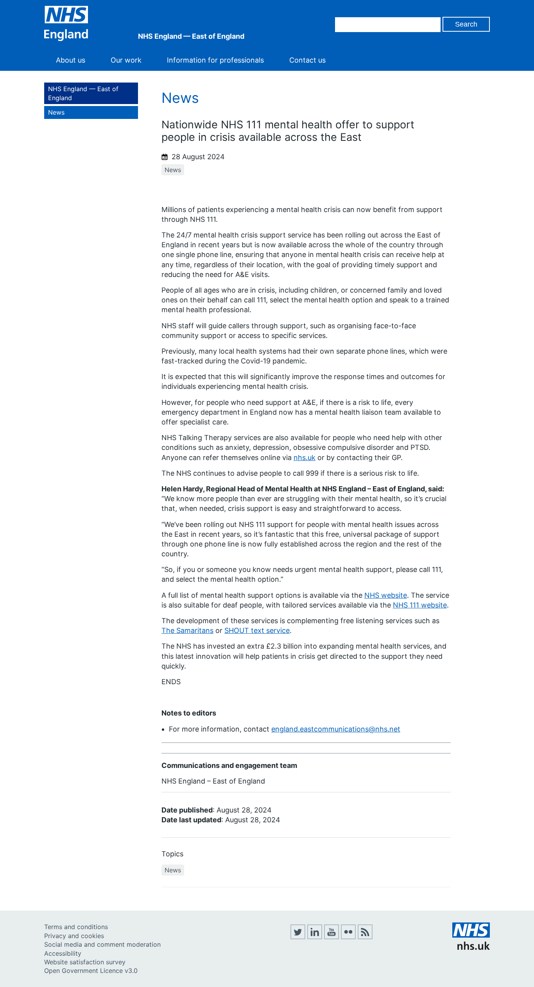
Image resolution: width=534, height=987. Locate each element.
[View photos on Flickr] (348, 937)
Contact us (307, 60)
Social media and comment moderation (102, 944)
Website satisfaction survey (84, 962)
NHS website (385, 595)
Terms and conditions (76, 927)
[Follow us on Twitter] (297, 937)
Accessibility (62, 953)
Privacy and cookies (74, 936)
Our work (126, 60)
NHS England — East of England (83, 93)
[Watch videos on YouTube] (331, 937)
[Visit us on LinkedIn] (314, 937)
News (56, 112)
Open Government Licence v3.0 (91, 970)
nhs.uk (304, 457)
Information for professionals (215, 60)
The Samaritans (187, 630)
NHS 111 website (420, 605)
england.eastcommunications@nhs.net (335, 729)
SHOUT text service (257, 630)
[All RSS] (365, 937)
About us (70, 60)
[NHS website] (471, 947)
